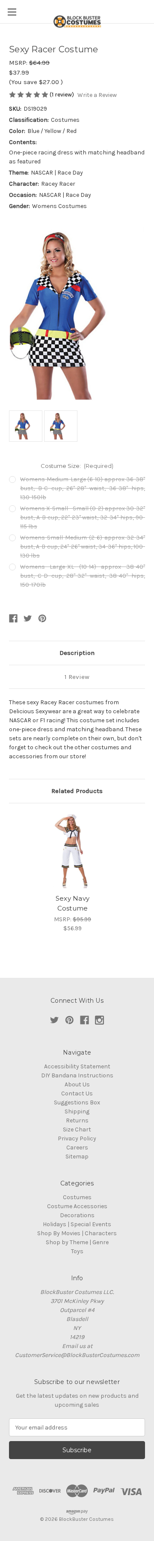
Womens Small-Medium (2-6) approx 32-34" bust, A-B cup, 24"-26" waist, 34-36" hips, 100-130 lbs (82, 546)
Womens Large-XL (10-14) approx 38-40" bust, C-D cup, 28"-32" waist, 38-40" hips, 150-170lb (82, 575)
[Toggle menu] (12, 12)
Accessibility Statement (77, 1066)
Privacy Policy (77, 1138)
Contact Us (77, 1093)
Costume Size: (77, 465)
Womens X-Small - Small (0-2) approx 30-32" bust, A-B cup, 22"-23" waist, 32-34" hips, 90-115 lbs (82, 517)
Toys (77, 1251)
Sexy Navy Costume (72, 903)
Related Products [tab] (77, 791)
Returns (77, 1120)
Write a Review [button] (97, 95)
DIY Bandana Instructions (77, 1075)
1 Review (77, 677)
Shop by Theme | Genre (77, 1242)
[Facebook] (13, 618)
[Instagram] (99, 1020)
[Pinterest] (42, 618)
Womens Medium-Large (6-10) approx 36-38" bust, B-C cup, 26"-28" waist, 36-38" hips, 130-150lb (82, 488)
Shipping (77, 1111)
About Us (77, 1084)
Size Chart (77, 1129)
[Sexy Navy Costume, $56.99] (72, 851)
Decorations (77, 1215)
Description (77, 653)
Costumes (77, 1197)
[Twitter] (28, 618)
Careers (77, 1147)
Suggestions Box (77, 1102)
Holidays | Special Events (77, 1224)
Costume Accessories (77, 1206)
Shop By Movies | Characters (77, 1233)
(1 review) (62, 94)
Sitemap (77, 1156)
